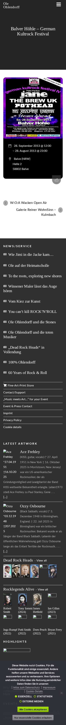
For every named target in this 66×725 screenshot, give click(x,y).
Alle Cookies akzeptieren (33, 709)
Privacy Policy (12, 420)
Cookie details (12, 427)
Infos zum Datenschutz (26, 687)
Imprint (8, 413)
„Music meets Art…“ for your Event (25, 399)
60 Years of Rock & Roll (27, 372)
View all (41, 560)
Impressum (49, 687)
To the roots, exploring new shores (35, 276)
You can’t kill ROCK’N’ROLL (32, 311)
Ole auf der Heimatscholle (28, 265)
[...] (5, 497)
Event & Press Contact (17, 406)
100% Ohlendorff (21, 362)
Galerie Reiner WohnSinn (36, 212)
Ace (30, 451)
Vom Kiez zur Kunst (24, 301)
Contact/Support (14, 392)
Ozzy (32, 506)
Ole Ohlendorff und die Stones (32, 322)
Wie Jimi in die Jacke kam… (31, 254)
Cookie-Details (34, 691)
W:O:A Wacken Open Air (28, 203)
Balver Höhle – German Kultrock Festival (33, 31)
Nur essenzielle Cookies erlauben (33, 717)
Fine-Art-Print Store (20, 385)
